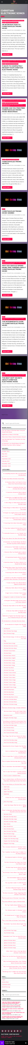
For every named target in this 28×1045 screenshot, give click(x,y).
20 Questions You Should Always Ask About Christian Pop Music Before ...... (12, 1017)
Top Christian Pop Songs (10, 930)
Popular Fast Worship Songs (11, 838)
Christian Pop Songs (9, 670)
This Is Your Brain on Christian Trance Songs (13, 920)
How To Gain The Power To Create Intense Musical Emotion (14, 772)
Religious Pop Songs (9, 843)
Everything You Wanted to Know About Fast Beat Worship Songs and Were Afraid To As (14, 722)
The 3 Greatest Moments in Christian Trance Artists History (14, 847)
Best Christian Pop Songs (10, 631)
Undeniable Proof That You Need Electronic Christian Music (14, 937)
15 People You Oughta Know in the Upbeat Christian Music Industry (14, 518)
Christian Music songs (9, 662)
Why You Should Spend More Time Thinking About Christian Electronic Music (13, 263)
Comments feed (6, 984)
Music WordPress (8, 826)
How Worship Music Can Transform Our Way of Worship (13, 1013)
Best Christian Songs (9, 633)
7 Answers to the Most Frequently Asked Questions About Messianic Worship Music (15, 578)
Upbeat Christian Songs (10, 947)
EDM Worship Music (9, 692)
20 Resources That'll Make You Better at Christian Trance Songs (15, 547)
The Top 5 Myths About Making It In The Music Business (15, 905)
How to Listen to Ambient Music (12, 775)
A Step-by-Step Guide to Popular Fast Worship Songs (16, 611)
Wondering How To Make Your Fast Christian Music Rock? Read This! (14, 972)
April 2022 (4, 456)
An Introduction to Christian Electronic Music (13, 20)
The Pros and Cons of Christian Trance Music (13, 898)
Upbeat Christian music (10, 945)
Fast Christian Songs (9, 730)
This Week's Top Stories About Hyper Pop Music (15, 924)
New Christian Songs (9, 833)
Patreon (18, 1036)
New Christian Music (9, 829)
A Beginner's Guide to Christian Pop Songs (15, 597)
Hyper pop (6, 786)
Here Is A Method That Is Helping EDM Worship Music (15, 751)
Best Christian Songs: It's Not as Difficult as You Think (14, 637)
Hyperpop (6, 794)
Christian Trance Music (9, 675)
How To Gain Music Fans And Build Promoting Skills (14, 767)
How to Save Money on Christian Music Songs (14, 784)
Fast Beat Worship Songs (10, 725)
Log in (3, 979)
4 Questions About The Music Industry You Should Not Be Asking (15, 563)
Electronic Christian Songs (10, 704)
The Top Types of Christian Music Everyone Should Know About (11, 1003)
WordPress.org (6, 987)
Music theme (7, 824)
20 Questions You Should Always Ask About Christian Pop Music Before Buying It (14, 542)
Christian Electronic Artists (12, 159)
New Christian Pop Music (10, 831)
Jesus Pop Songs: (8, 801)
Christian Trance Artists (10, 672)
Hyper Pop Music (8, 791)
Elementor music (8, 715)
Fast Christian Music (9, 727)
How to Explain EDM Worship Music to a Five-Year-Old (14, 762)
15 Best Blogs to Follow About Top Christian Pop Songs (14, 508)
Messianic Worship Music (10, 816)
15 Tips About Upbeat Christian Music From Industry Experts (14, 528)
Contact (4, 1037)
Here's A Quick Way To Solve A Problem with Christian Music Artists (14, 757)
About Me (12, 1036)
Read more (7, 54)
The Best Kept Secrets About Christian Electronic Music (13, 375)
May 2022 (4, 453)
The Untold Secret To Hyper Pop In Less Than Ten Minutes (15, 916)
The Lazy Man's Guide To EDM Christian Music (15, 883)
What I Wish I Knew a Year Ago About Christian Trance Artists (16, 951)
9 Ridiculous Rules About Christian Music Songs (15, 588)
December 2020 (6, 463)
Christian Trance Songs (10, 680)
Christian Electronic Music (12, 22)
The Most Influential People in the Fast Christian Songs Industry (16, 888)
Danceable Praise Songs (10, 687)
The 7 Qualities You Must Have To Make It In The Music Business (14, 852)
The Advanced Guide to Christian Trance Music (15, 857)
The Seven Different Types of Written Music (13, 901)
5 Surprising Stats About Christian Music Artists (15, 573)
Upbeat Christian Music (10, 940)
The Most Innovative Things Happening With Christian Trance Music (14, 893)
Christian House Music (9, 650)
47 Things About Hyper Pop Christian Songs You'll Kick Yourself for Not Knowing (14, 568)
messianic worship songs (10, 821)
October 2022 (5, 451)
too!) (5, 928)
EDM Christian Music (9, 689)
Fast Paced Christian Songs (11, 732)
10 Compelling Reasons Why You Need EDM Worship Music (13, 100)
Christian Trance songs (10, 682)
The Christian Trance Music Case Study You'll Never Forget (14, 873)
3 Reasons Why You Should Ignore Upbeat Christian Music (15, 552)
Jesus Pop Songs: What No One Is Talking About (15, 805)
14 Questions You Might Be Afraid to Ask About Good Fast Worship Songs (15, 498)
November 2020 (6, 466)
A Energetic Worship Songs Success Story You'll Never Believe (15, 601)
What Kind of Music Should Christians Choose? (14, 437)
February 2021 (6, 461)
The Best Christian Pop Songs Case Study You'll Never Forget (15, 863)
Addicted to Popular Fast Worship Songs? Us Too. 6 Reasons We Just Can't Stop (14, 616)
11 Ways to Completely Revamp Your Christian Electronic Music (12, 61)
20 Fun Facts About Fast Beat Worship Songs (14, 538)
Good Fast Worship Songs (10, 742)
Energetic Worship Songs (10, 717)
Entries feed (5, 982)
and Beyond (7, 628)
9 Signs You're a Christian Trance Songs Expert (15, 593)
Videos (10, 1037)
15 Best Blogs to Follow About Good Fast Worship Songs (15, 503)
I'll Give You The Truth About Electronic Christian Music (15, 798)
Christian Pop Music (9, 667)
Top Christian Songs (9, 932)
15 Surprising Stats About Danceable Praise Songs (14, 523)
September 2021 (6, 458)
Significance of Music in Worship (10, 434)
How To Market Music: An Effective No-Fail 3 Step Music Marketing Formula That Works (14, 779)
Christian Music (7, 653)
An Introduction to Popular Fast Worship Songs (15, 625)
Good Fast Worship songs (10, 740)
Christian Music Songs (9, 660)
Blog (3, 22)
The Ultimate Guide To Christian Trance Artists (15, 910)
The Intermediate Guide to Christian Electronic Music (13, 319)
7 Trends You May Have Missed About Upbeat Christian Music (16, 583)
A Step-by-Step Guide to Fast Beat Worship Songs (14, 606)
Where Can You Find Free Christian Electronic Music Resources (12, 105)
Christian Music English (9, 658)
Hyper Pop (6, 789)
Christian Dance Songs (9, 643)
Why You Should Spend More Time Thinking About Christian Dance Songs (14, 962)
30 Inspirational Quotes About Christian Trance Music (15, 558)
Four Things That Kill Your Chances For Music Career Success (14, 736)
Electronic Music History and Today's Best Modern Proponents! (15, 712)
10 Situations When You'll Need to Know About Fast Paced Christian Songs (15, 482)
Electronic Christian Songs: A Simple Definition (14, 707)
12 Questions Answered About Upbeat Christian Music (16, 493)
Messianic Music (8, 814)
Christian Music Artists (9, 655)
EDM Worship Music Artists (11, 697)
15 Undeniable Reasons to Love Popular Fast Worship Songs (14, 534)
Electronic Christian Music (10, 699)
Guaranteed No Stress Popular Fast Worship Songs (14, 746)
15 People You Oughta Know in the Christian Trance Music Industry (14, 513)
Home (2, 1036)
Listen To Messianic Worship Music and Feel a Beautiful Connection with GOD (14, 811)
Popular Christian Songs (10, 836)
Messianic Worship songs (10, 819)
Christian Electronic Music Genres (12, 212)
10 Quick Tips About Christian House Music (13, 478)
